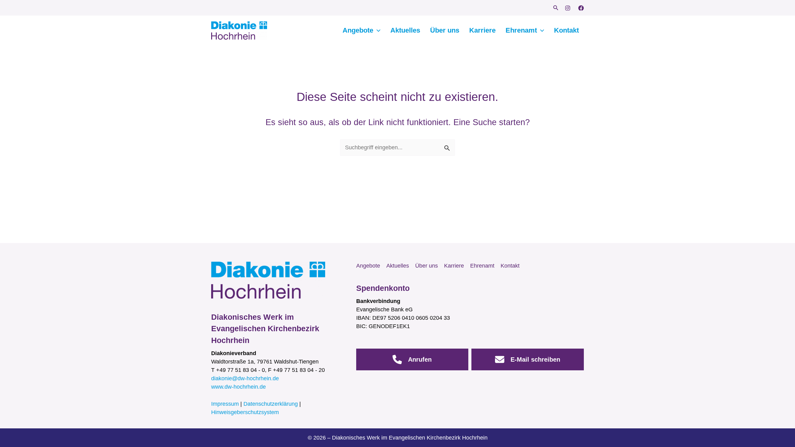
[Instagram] (567, 8)
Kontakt (566, 30)
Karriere (482, 30)
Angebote (358, 30)
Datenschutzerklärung (270, 404)
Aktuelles (405, 30)
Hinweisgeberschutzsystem (245, 412)
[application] (376, 30)
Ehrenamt (521, 30)
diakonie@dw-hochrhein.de (245, 378)
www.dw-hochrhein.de (238, 387)
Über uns (444, 30)
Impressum (225, 404)
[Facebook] (581, 8)
